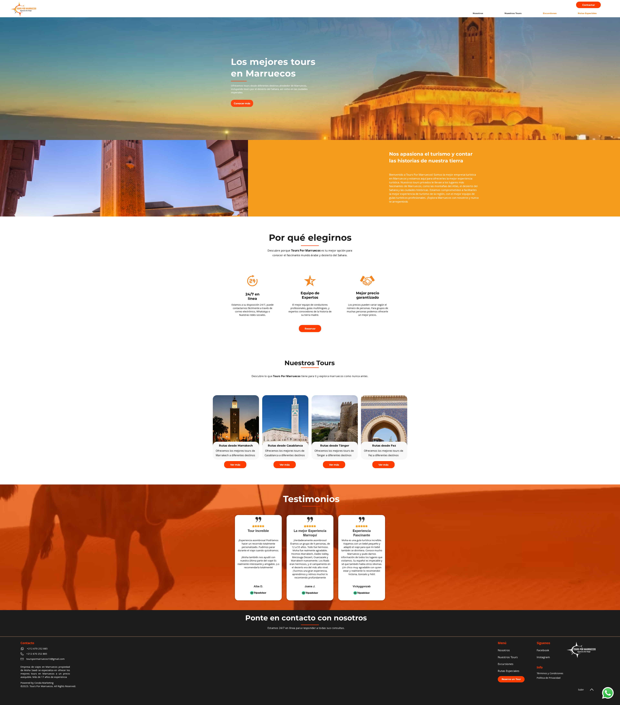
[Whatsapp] (608, 693)
